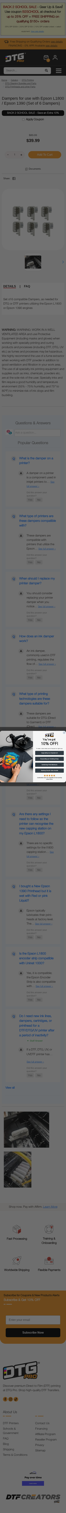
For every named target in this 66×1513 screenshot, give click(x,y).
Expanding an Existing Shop (49, 758)
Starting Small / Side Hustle (49, 770)
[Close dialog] (64, 733)
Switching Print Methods (49, 764)
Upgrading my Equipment (49, 753)
